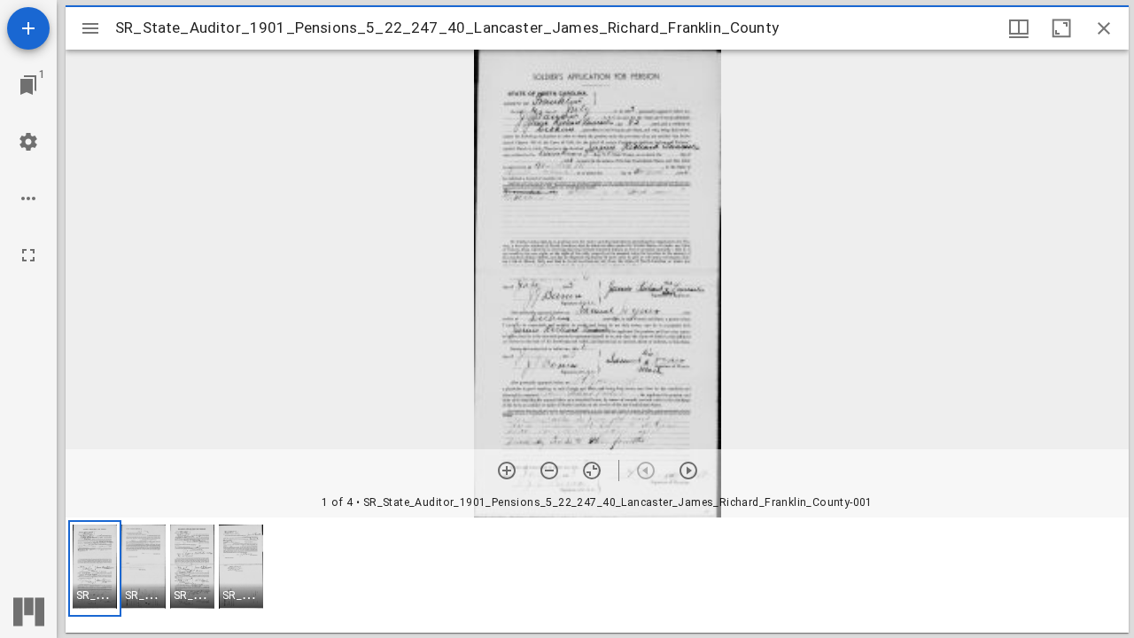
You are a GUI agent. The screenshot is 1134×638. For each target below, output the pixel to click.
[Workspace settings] (28, 142)
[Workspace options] (28, 198)
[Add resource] (28, 28)
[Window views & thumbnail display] (1019, 28)
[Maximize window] (1061, 28)
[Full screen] (28, 255)
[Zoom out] (549, 470)
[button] (95, 568)
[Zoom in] (506, 470)
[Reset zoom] (592, 470)
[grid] (597, 575)
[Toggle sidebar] (90, 28)
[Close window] (1104, 28)
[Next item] (688, 470)
